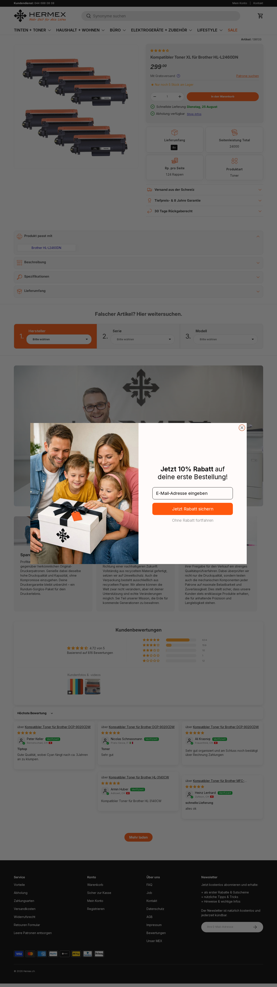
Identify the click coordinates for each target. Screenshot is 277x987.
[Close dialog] (242, 428)
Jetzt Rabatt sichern (192, 509)
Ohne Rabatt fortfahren (192, 520)
